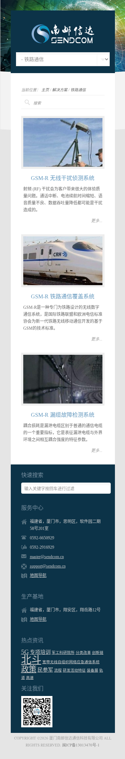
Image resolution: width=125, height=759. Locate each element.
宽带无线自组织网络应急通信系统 (71, 662)
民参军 (45, 670)
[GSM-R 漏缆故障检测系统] (62, 379)
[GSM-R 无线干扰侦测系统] (62, 142)
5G (25, 651)
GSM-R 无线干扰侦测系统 (62, 178)
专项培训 (40, 652)
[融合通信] (63, 41)
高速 (30, 678)
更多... (96, 220)
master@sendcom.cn (47, 556)
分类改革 (83, 653)
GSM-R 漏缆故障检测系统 (62, 415)
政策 (28, 669)
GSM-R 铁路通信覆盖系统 (62, 296)
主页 (45, 90)
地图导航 (38, 575)
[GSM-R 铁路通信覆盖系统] (62, 260)
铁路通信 (78, 90)
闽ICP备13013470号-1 (81, 745)
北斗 (31, 659)
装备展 (92, 670)
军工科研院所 (63, 653)
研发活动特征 (74, 670)
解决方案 (59, 90)
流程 (58, 670)
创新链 (97, 653)
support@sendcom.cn (48, 566)
